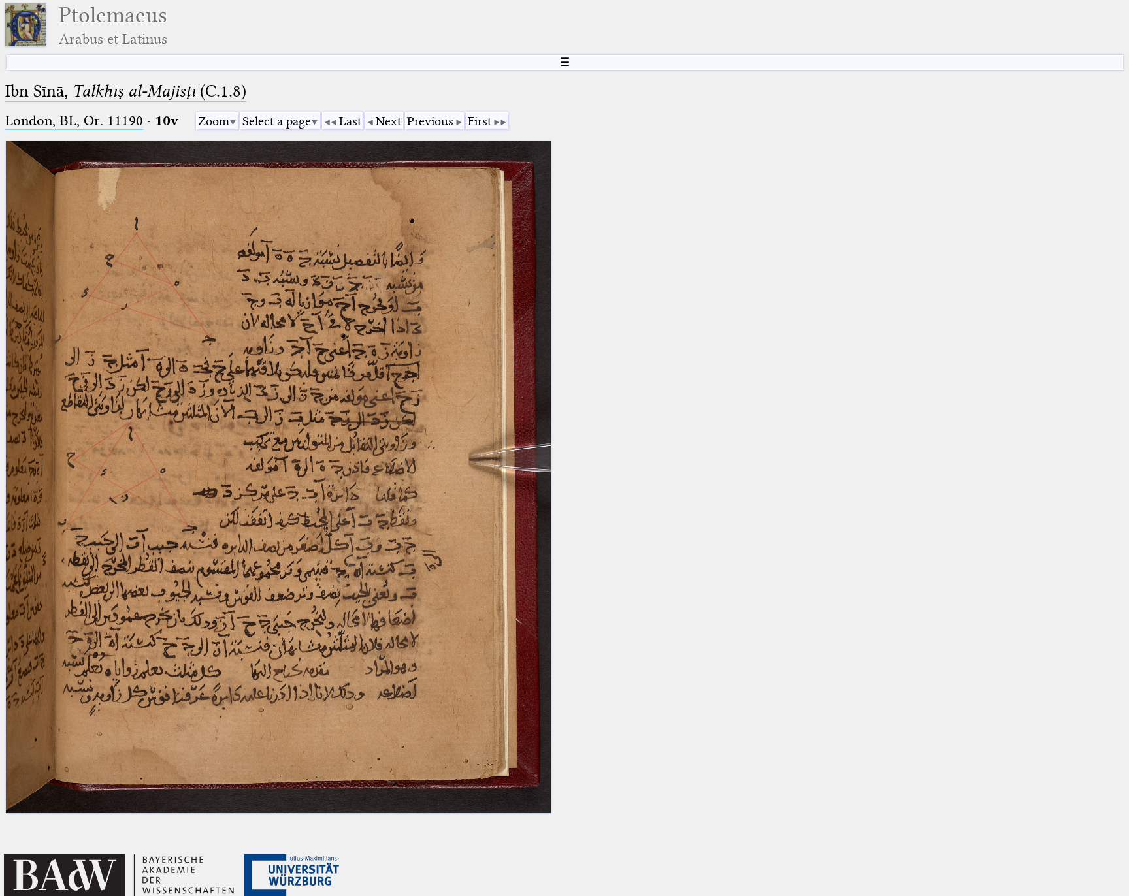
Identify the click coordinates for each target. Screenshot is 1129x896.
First (479, 121)
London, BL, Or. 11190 (74, 120)
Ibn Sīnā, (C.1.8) (125, 91)
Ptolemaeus (113, 25)
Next (388, 121)
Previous (430, 121)
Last (350, 121)
